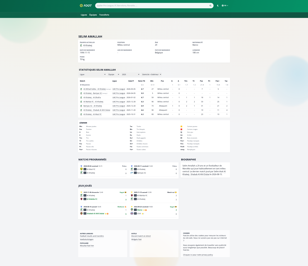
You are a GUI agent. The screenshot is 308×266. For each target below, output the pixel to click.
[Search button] (210, 5)
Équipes (93, 14)
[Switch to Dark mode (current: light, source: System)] (217, 5)
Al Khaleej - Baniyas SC (92, 93)
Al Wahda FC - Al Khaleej (93, 101)
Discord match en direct (141, 236)
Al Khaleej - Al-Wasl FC (92, 114)
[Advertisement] (154, 26)
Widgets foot (136, 239)
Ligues (84, 14)
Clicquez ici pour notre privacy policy (198, 255)
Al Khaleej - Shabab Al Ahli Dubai (96, 110)
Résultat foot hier (87, 245)
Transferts (104, 14)
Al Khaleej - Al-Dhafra (92, 97)
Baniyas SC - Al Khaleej (92, 106)
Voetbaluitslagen (86, 239)
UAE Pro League (118, 89)
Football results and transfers (92, 236)
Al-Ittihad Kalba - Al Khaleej (94, 89)
